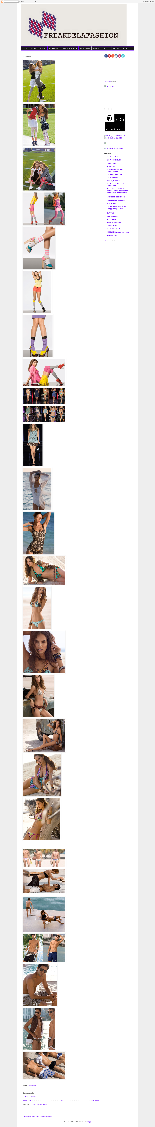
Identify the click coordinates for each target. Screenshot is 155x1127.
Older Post (95, 1101)
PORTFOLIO (54, 48)
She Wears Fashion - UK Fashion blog (115, 184)
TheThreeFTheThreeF (114, 174)
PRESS (116, 48)
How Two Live (112, 235)
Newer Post (27, 1101)
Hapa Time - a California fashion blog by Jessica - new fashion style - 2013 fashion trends (117, 191)
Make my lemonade (113, 181)
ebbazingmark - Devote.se (116, 200)
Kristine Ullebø (112, 226)
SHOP (125, 48)
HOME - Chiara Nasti (114, 222)
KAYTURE (110, 213)
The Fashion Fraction (114, 229)
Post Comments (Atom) (39, 1104)
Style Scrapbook (112, 216)
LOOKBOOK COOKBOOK (116, 197)
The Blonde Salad (113, 157)
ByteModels (111, 166)
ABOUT (43, 48)
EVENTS (106, 48)
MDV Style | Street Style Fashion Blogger (115, 170)
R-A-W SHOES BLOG (114, 160)
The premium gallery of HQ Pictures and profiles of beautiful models (116, 208)
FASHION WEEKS (70, 48)
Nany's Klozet (111, 219)
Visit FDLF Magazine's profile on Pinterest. (38, 1116)
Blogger (89, 1122)
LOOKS (96, 48)
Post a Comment (30, 1096)
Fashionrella (111, 163)
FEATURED (85, 48)
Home (25, 48)
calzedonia (32, 1085)
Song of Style (111, 203)
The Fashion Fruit (113, 177)
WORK (33, 48)
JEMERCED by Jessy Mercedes (118, 232)
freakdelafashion (108, 81)
